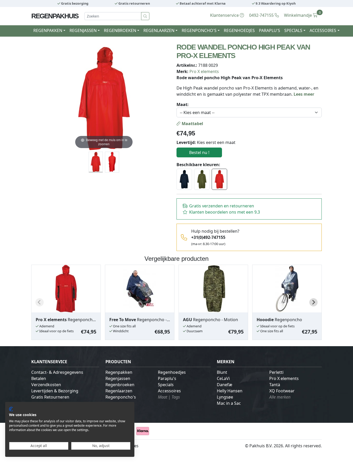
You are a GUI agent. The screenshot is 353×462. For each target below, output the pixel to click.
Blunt (222, 372)
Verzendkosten (46, 384)
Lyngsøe (225, 397)
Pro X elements (204, 71)
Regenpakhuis (54, 16)
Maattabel (192, 123)
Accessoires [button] (323, 30)
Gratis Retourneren (50, 397)
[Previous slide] (39, 302)
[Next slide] (313, 302)
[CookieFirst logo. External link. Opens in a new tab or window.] (11, 409)
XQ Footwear (282, 391)
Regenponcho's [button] (199, 30)
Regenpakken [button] (47, 30)
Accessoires (169, 391)
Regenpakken (118, 372)
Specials (166, 384)
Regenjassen (117, 378)
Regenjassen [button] (83, 30)
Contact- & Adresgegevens (57, 372)
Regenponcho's (120, 397)
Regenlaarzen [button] (158, 30)
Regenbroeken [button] (120, 30)
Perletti (276, 372)
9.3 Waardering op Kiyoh (275, 3)
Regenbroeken (119, 384)
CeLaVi (223, 378)
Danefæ (224, 384)
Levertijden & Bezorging (54, 391)
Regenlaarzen (118, 391)
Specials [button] (293, 30)
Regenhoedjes (239, 30)
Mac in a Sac (229, 403)
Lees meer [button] (304, 94)
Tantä (274, 384)
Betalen (38, 378)
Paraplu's (269, 30)
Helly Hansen (229, 391)
